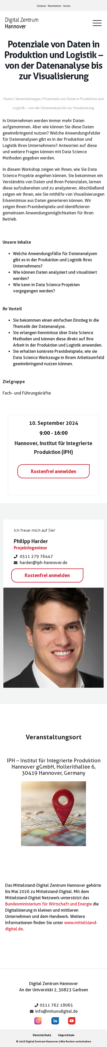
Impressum (66, 1035)
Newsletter (55, 5)
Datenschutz (42, 1035)
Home (7, 99)
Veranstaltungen (28, 99)
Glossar (41, 5)
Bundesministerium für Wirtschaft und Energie (48, 904)
